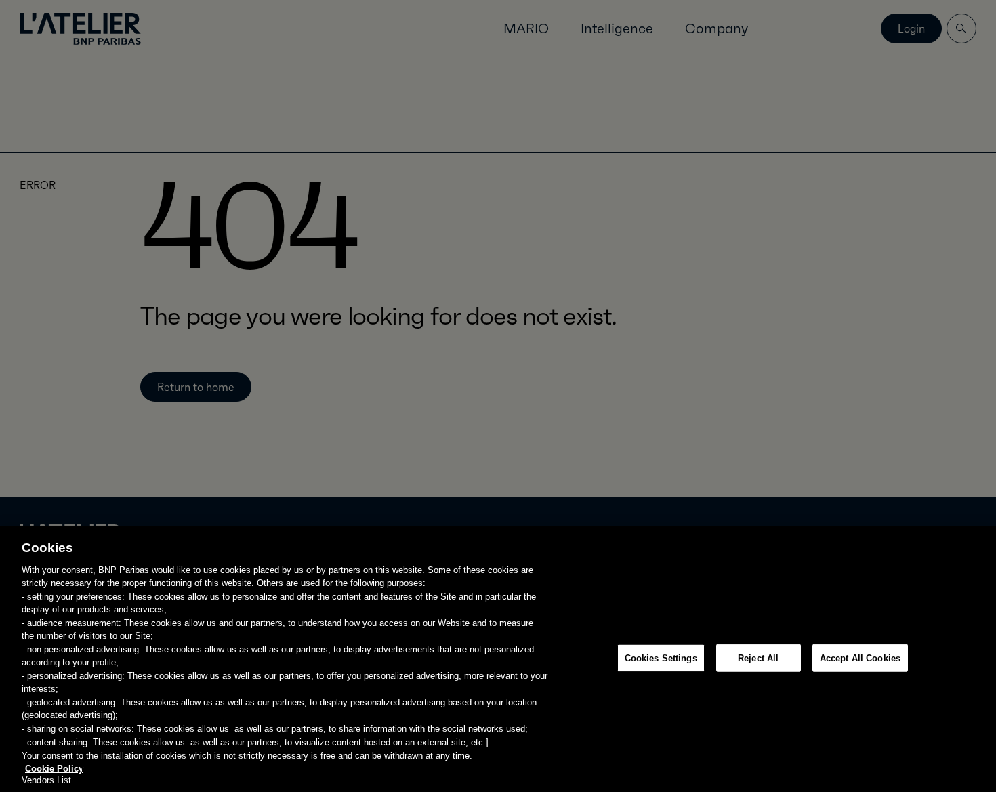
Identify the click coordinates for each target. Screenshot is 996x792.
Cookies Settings (661, 658)
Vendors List (47, 780)
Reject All (758, 658)
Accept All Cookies (860, 658)
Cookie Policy (54, 768)
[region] (498, 659)
